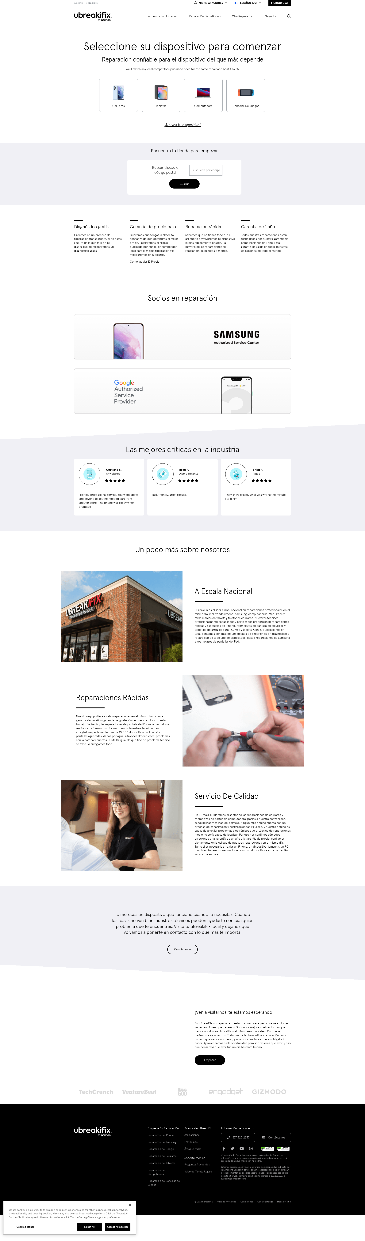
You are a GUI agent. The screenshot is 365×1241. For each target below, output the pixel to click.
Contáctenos (182, 949)
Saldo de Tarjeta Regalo (198, 1171)
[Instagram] (252, 1150)
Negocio (270, 16)
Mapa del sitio (284, 1202)
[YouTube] (243, 1150)
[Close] (130, 1205)
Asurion (78, 3)
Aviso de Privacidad (226, 1202)
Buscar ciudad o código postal (165, 170)
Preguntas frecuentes (197, 1164)
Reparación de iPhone (161, 1135)
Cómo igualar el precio (144, 261)
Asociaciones (191, 1135)
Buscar (184, 183)
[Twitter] (233, 1150)
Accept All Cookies (117, 1227)
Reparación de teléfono (205, 16)
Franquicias (191, 1142)
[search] (286, 16)
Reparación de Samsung (162, 1142)
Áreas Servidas (192, 1149)
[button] (210, 3)
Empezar (210, 1060)
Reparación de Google (161, 1149)
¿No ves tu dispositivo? (182, 125)
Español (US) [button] (248, 3)
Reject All (89, 1227)
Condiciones (246, 1202)
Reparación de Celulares (162, 1156)
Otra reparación (242, 16)
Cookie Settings (265, 1202)
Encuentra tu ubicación (162, 16)
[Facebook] (225, 1150)
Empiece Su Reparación (163, 1128)
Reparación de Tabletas (161, 1163)
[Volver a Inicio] (95, 16)
